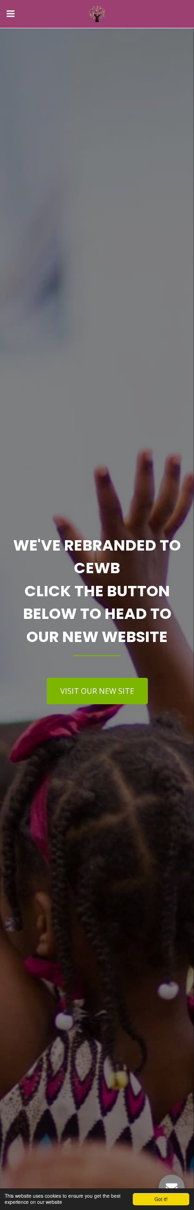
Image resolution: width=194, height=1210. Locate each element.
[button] (10, 13)
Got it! (161, 1198)
